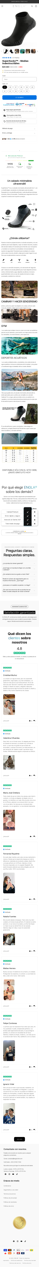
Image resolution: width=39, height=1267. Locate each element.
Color (4, 75)
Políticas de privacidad (10, 1198)
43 (16, 91)
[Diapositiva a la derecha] (37, 51)
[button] (2, 6)
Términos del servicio (15, 1263)
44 (21, 91)
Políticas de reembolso (10, 1202)
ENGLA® (16, 1258)
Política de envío (27, 1263)
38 (21, 87)
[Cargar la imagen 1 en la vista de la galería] (6, 51)
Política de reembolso (16, 1260)
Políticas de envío (9, 1206)
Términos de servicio (10, 1194)
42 (10, 91)
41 (5, 91)
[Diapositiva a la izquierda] (1, 51)
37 (16, 87)
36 (10, 87)
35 (5, 87)
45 (27, 91)
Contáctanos (7, 1186)
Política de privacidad (30, 1260)
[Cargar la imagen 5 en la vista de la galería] (28, 51)
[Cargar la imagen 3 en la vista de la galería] (17, 51)
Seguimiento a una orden (11, 1190)
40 (32, 87)
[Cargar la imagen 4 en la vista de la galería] (22, 51)
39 (27, 87)
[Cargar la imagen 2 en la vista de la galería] (11, 51)
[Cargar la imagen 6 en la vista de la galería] (33, 51)
